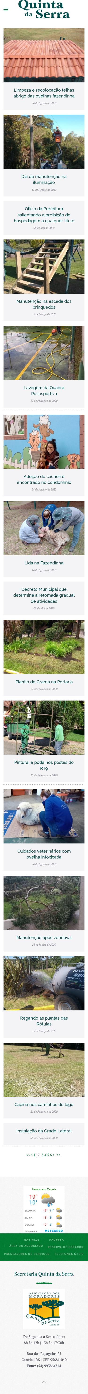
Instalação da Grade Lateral (44, 1130)
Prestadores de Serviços (27, 1254)
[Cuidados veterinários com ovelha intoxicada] (44, 815)
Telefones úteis (69, 1254)
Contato (56, 1240)
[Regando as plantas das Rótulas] (44, 983)
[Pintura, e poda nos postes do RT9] (44, 727)
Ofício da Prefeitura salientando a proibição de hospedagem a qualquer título (44, 214)
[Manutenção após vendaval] (44, 902)
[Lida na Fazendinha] (44, 527)
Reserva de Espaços (66, 1247)
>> (59, 1154)
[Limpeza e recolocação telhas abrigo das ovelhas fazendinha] (44, 55)
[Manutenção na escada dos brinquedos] (44, 265)
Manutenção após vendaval (44, 937)
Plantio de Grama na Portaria (44, 681)
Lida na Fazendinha (44, 562)
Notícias (31, 1240)
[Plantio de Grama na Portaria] (44, 646)
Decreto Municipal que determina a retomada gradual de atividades (44, 595)
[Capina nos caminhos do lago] (44, 1069)
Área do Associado (26, 1246)
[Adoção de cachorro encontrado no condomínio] (44, 441)
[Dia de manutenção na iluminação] (44, 141)
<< (28, 1154)
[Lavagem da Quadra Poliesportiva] (44, 352)
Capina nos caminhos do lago (44, 1104)
